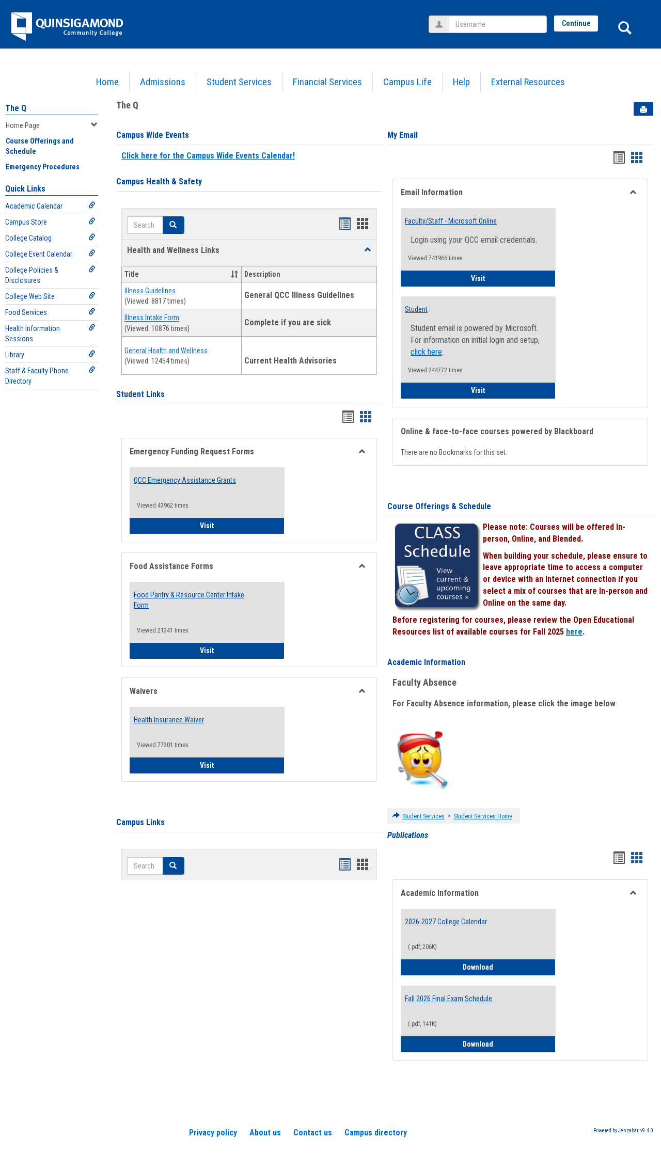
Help (461, 82)
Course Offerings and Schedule (40, 146)
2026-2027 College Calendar (446, 922)
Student (416, 309)
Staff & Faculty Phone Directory (37, 376)
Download (509, 966)
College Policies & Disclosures (31, 275)
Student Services (239, 82)
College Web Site (30, 296)
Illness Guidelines (150, 291)
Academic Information (426, 662)
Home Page (23, 125)
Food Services (26, 312)
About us (265, 1132)
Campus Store (26, 222)
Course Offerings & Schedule (439, 506)
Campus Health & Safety (159, 181)
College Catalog (28, 238)
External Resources (528, 82)
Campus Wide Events (152, 135)
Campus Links (140, 822)
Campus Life (407, 82)
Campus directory (375, 1132)
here (574, 632)
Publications (407, 835)
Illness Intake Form (151, 318)
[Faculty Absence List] (422, 759)
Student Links (140, 394)
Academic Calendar (33, 206)
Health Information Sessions (32, 333)
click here (426, 352)
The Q (15, 108)
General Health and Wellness (166, 350)
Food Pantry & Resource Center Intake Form (189, 600)
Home (107, 82)
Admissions (162, 82)
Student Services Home (482, 816)
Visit (242, 525)
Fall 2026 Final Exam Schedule (448, 998)
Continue (576, 23)
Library (14, 355)
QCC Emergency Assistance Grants (185, 480)
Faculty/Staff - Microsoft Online (451, 221)
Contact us (312, 1132)
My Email (402, 135)
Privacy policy (213, 1132)
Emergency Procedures (43, 167)
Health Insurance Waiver (169, 720)
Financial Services (327, 82)
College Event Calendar (38, 254)
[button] (367, 250)
